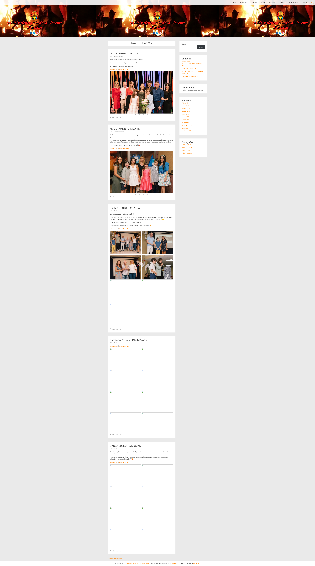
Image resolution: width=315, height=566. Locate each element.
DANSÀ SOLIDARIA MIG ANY (125, 445)
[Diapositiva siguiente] (172, 92)
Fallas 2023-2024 (116, 118)
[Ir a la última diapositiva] (111, 92)
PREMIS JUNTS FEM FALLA (125, 208)
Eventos (281, 2)
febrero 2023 (186, 120)
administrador (119, 56)
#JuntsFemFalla (124, 69)
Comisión (254, 2)
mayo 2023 (185, 114)
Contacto (305, 2)
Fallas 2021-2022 (187, 145)
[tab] (135, 114)
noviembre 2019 (187, 131)
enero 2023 (185, 122)
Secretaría (243, 2)
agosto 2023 (186, 111)
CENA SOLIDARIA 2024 (189, 68)
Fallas (263, 2)
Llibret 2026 (186, 61)
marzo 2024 (186, 106)
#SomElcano (114, 69)
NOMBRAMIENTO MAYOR (124, 53)
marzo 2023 (185, 117)
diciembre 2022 (187, 125)
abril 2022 (185, 128)
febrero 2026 (186, 103)
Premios (272, 2)
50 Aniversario (293, 2)
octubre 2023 (186, 108)
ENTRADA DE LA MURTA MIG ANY (128, 340)
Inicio (234, 2)
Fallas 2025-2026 (187, 153)
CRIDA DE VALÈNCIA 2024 (190, 76)
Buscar (184, 44)
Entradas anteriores (115, 559)
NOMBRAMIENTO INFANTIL (125, 128)
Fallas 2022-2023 (187, 147)
